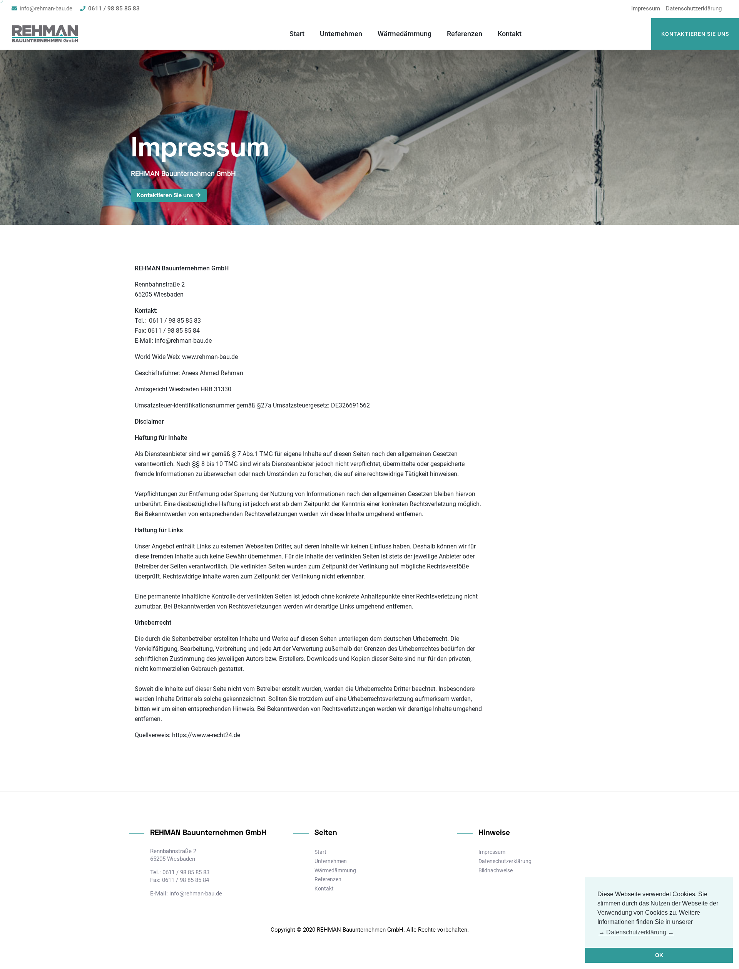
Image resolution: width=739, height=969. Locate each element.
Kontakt (510, 34)
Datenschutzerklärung (694, 8)
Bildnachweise (495, 870)
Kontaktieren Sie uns (695, 34)
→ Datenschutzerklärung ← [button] (636, 932)
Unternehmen (341, 34)
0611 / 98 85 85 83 (114, 8)
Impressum (645, 8)
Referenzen (464, 34)
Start (296, 34)
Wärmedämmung (404, 34)
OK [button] (659, 955)
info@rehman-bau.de (46, 8)
